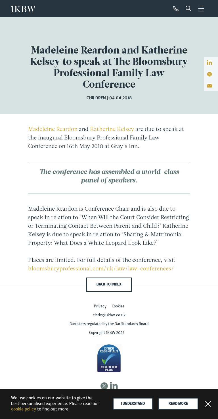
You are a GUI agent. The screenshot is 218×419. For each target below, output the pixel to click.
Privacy (100, 307)
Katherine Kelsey (112, 129)
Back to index (109, 285)
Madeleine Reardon (52, 129)
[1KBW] (23, 7)
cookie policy (23, 409)
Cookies (118, 307)
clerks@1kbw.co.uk (109, 315)
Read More (178, 404)
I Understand (133, 404)
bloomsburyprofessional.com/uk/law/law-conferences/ (101, 269)
